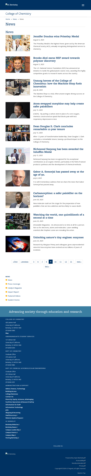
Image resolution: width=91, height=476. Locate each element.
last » (48, 266)
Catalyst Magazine (15, 288)
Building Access (11, 391)
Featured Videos (14, 296)
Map (7, 333)
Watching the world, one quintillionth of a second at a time (58, 216)
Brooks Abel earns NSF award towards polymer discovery (56, 59)
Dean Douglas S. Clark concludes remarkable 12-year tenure (53, 127)
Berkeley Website (12, 424)
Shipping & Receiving (13, 413)
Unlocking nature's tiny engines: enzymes (58, 237)
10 (56, 262)
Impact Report (13, 292)
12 (66, 262)
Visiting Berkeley (12, 438)
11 (61, 262)
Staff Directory (11, 415)
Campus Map (11, 435)
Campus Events (12, 432)
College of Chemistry (18, 14)
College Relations (12, 394)
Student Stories (14, 300)
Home (8, 19)
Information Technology (14, 407)
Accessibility (80, 460)
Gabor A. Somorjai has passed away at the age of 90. (58, 173)
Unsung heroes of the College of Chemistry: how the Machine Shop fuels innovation (57, 83)
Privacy (82, 466)
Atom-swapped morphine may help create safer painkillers (58, 105)
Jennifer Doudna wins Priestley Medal (56, 36)
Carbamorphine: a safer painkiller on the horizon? (57, 194)
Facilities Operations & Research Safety (20, 402)
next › (80, 262)
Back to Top (81, 473)
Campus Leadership (13, 430)
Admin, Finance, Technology (15, 389)
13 (71, 262)
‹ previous (25, 262)
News (15, 19)
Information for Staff (13, 405)
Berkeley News (11, 427)
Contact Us (9, 397)
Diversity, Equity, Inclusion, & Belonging (19, 399)
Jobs (7, 410)
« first (16, 262)
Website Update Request (14, 418)
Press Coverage (14, 284)
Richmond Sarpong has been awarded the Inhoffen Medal (58, 150)
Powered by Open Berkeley (75, 458)
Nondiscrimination (78, 463)
